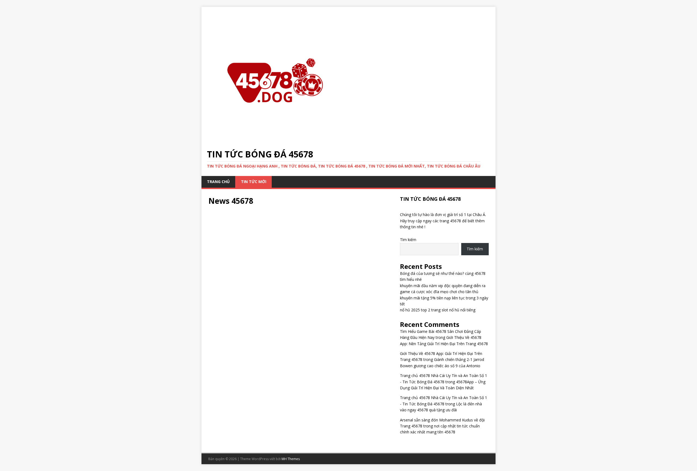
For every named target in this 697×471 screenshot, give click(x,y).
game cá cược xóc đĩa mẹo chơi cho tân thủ (439, 291)
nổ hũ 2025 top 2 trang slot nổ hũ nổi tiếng (437, 309)
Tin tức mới (253, 181)
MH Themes (291, 459)
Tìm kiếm (408, 239)
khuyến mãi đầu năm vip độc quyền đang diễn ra (442, 285)
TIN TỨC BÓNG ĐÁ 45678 (430, 199)
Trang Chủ (218, 181)
